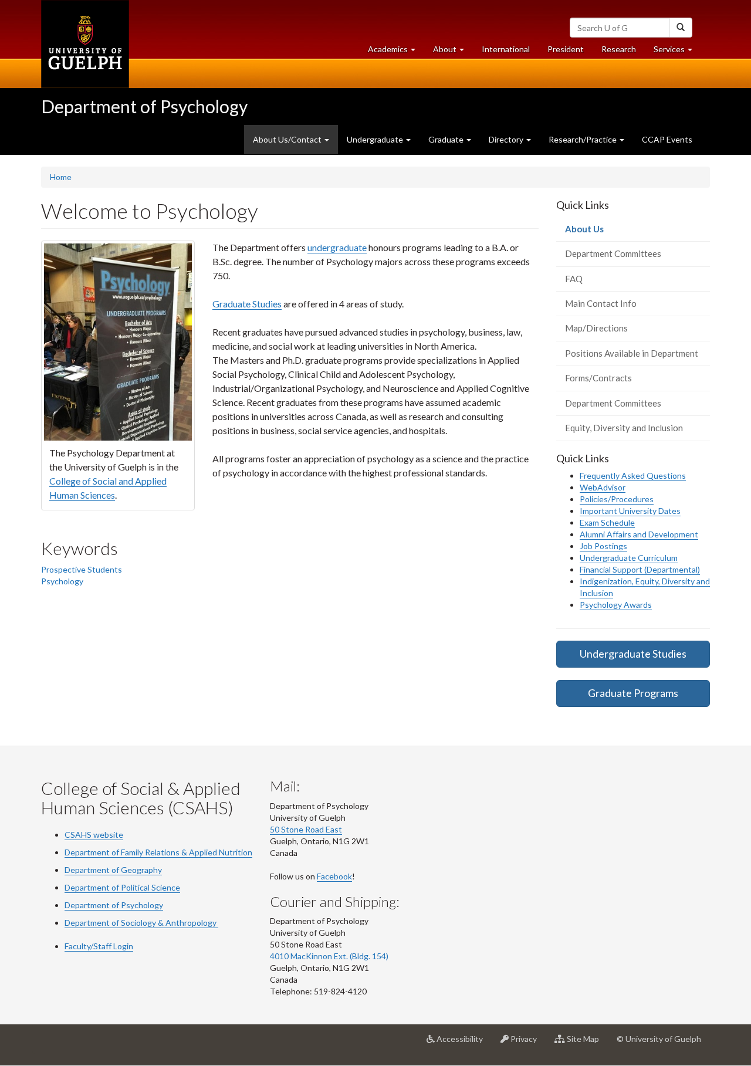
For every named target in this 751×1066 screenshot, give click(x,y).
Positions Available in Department (631, 353)
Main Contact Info (601, 303)
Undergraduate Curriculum (629, 558)
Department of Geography (113, 870)
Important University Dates (630, 511)
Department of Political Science (122, 887)
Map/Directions (596, 328)
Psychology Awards (616, 605)
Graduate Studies (247, 303)
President (565, 49)
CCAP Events (667, 139)
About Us (601, 232)
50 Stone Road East (306, 829)
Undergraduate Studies (633, 653)
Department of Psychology (144, 106)
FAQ (574, 278)
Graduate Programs (633, 692)
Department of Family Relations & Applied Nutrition (158, 852)
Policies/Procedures (617, 499)
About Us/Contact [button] (295, 144)
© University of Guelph (659, 1039)
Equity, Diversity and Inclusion (624, 427)
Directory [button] (507, 139)
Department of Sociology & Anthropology (140, 923)
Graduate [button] (446, 139)
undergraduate (337, 247)
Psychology (62, 581)
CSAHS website (94, 835)
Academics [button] (396, 52)
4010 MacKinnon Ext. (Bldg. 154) (329, 956)
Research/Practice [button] (583, 139)
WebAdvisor (602, 487)
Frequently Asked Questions (633, 475)
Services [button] (677, 52)
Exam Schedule (607, 522)
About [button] (453, 52)
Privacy (527, 1043)
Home (61, 177)
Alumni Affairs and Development (639, 534)
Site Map (586, 1043)
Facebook (334, 876)
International (506, 49)
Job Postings (603, 546)
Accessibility (463, 1043)
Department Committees (613, 253)
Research (623, 52)
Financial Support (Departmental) (640, 569)
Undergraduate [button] (376, 139)
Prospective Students (81, 569)
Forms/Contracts (598, 378)
